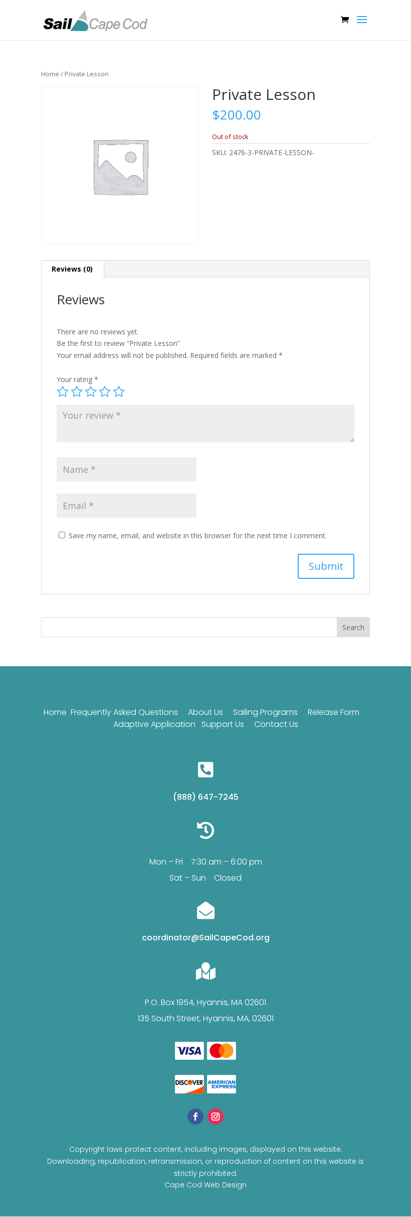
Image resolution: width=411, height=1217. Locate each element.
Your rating (77, 379)
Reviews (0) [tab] (72, 269)
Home (50, 73)
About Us (205, 712)
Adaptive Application (154, 724)
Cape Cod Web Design (205, 1185)
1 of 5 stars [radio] (63, 392)
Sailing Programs (265, 712)
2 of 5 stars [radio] (77, 392)
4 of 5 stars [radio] (105, 392)
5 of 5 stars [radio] (119, 392)
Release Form (334, 712)
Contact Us (276, 724)
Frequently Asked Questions (124, 712)
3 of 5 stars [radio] (91, 392)
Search (353, 627)
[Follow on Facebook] (195, 1117)
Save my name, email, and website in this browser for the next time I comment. (198, 535)
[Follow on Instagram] (216, 1117)
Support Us (222, 724)
